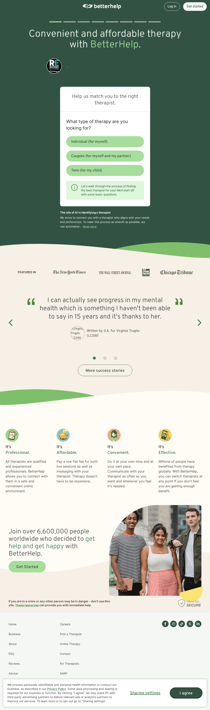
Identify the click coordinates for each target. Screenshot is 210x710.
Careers (65, 624)
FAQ (11, 653)
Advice (13, 673)
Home (12, 624)
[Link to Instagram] (173, 624)
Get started (195, 7)
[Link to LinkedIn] (198, 624)
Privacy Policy (56, 689)
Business (14, 634)
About (13, 644)
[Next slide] (198, 323)
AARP (63, 673)
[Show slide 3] (116, 358)
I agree (186, 693)
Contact (65, 653)
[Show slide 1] (94, 358)
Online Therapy (70, 644)
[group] (105, 322)
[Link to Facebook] (165, 624)
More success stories (105, 370)
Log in (172, 7)
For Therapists (69, 663)
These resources (27, 605)
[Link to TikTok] (181, 624)
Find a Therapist (71, 634)
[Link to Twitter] (190, 624)
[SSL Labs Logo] (189, 603)
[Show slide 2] (105, 358)
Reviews (14, 663)
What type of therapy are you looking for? (97, 125)
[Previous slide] (11, 323)
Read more (90, 226)
